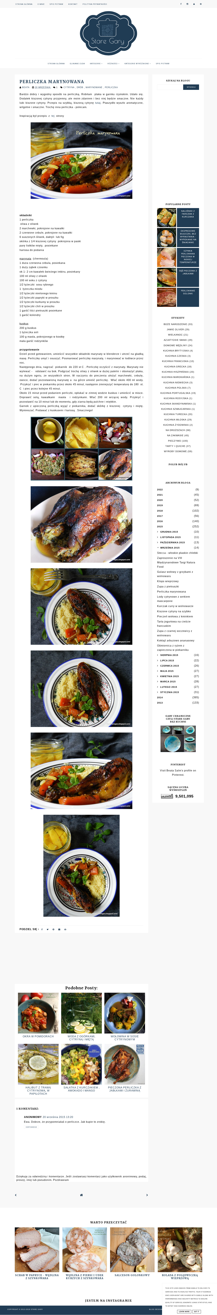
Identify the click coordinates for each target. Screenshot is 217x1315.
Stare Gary (37, 1309)
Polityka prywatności (95, 4)
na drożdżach (175, 430)
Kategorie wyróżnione (137, 64)
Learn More (184, 1311)
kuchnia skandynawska (176, 403)
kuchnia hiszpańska (175, 372)
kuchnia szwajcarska (176, 409)
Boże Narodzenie (175, 324)
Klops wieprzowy (168, 581)
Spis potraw (56, 4)
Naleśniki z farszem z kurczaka (188, 214)
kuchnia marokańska (176, 377)
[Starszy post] (147, 1195)
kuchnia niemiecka (176, 382)
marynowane (94, 87)
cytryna (69, 87)
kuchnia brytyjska (176, 350)
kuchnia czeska (176, 356)
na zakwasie (175, 435)
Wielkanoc (175, 334)
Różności (113, 64)
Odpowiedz (31, 1127)
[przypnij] (53, 929)
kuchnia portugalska (175, 393)
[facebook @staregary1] (181, 4)
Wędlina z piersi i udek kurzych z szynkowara (85, 1277)
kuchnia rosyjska (176, 398)
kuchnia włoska (175, 419)
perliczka (111, 87)
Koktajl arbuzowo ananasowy (175, 640)
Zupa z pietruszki (168, 586)
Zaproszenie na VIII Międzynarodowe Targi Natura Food (176, 562)
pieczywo (174, 441)
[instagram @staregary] (187, 4)
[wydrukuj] (65, 929)
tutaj (98, 102)
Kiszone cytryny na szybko (174, 611)
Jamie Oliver (175, 329)
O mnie (40, 4)
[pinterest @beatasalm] (201, 4)
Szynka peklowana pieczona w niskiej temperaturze (188, 257)
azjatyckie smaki (175, 340)
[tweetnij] (47, 929)
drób (80, 87)
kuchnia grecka (175, 366)
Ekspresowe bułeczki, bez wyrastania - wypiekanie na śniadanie (188, 237)
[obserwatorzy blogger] (194, 4)
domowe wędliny (175, 345)
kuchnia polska (176, 388)
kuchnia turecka (175, 414)
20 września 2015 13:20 (58, 1117)
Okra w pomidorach (38, 1036)
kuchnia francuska (175, 361)
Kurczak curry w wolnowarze (175, 606)
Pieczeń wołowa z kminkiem (175, 616)
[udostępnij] (42, 929)
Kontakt (73, 4)
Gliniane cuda (77, 64)
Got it (196, 1311)
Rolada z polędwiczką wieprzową (180, 1277)
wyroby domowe (175, 451)
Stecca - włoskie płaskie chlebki (177, 553)
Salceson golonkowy (132, 1275)
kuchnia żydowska (176, 425)
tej (53, 116)
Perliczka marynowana (171, 591)
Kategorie (95, 64)
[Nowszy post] (16, 1195)
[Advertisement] (81, 960)
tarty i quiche (175, 446)
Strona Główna (23, 4)
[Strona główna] (81, 1195)
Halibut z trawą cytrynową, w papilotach (38, 1090)
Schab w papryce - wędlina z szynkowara (37, 1277)
